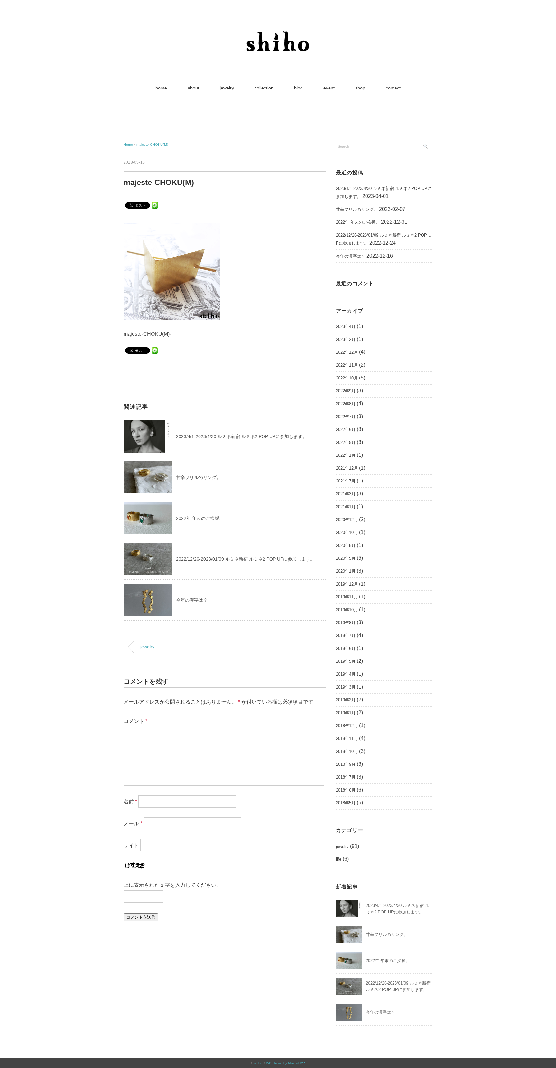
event (329, 87)
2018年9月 (346, 764)
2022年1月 (346, 455)
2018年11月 (347, 738)
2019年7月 (346, 635)
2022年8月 (346, 403)
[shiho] (278, 27)
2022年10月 (347, 378)
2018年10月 (347, 751)
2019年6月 (346, 648)
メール (133, 823)
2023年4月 (346, 326)
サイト (131, 845)
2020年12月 (347, 519)
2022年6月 (346, 429)
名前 (130, 801)
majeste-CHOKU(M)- (153, 144)
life (338, 859)
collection (264, 87)
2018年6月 (346, 790)
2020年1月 (346, 571)
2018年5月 (346, 803)
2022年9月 (346, 391)
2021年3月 (346, 494)
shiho (258, 1063)
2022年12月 (347, 352)
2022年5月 (346, 442)
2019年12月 (347, 584)
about (193, 87)
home (161, 87)
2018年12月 (347, 725)
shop (360, 87)
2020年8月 (346, 545)
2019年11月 (347, 597)
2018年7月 (346, 777)
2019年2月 (346, 700)
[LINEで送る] (155, 205)
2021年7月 (346, 481)
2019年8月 (346, 622)
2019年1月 (346, 712)
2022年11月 (347, 365)
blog (298, 87)
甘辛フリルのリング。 (198, 477)
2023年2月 (346, 339)
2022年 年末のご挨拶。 (200, 518)
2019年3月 (346, 687)
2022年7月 (346, 416)
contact (393, 87)
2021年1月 (346, 506)
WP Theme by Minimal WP (285, 1063)
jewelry (227, 87)
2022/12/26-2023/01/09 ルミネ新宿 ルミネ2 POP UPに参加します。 (245, 559)
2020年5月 (346, 558)
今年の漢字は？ (192, 600)
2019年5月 (346, 661)
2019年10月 (347, 609)
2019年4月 (346, 674)
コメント (135, 721)
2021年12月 (347, 468)
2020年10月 (347, 532)
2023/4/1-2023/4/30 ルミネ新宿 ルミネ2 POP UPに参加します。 (241, 436)
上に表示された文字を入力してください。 (172, 885)
